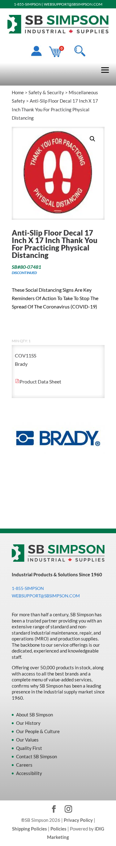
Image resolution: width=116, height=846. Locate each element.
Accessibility (29, 773)
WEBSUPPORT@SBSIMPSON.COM (73, 4)
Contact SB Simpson (36, 756)
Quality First (29, 748)
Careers (24, 765)
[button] (92, 138)
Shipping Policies (29, 828)
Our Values (27, 739)
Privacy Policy (78, 820)
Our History (28, 723)
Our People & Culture (38, 731)
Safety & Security (46, 92)
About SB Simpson (34, 714)
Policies (58, 828)
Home (18, 92)
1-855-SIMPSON (27, 4)
